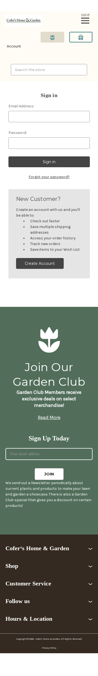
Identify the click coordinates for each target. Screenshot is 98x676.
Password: (17, 132)
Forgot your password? (49, 177)
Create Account (40, 263)
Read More (49, 417)
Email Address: (21, 106)
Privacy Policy (49, 648)
